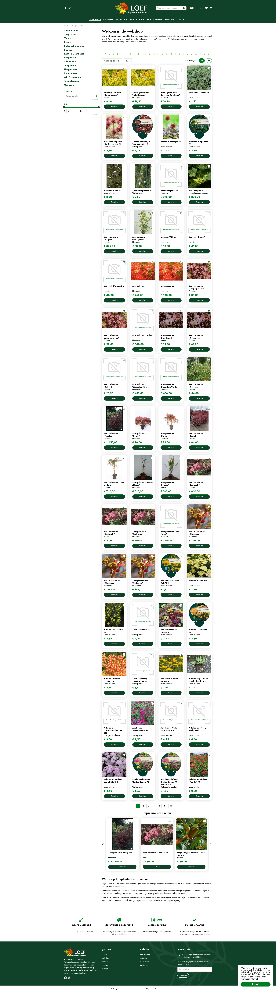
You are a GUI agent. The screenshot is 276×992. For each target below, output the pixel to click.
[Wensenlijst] (206, 8)
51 (171, 805)
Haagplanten (70, 69)
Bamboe (68, 49)
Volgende (176, 806)
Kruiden (68, 42)
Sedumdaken (71, 73)
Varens (67, 38)
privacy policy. (183, 964)
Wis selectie (95, 99)
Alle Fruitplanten (72, 77)
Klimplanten (70, 57)
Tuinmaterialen (71, 81)
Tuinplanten (70, 65)
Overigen (69, 84)
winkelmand (144, 961)
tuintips (105, 968)
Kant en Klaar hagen (74, 53)
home (104, 954)
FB (65, 8)
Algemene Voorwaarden (155, 988)
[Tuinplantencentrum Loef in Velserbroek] (131, 8)
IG (69, 8)
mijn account (145, 954)
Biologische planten (74, 46)
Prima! (255, 984)
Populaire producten (157, 813)
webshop (106, 958)
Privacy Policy (139, 988)
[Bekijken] (210, 8)
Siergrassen (70, 34)
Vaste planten (71, 30)
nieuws (105, 965)
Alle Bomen (70, 61)
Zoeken (68, 92)
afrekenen (144, 965)
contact (105, 961)
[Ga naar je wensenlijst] (207, 8)
